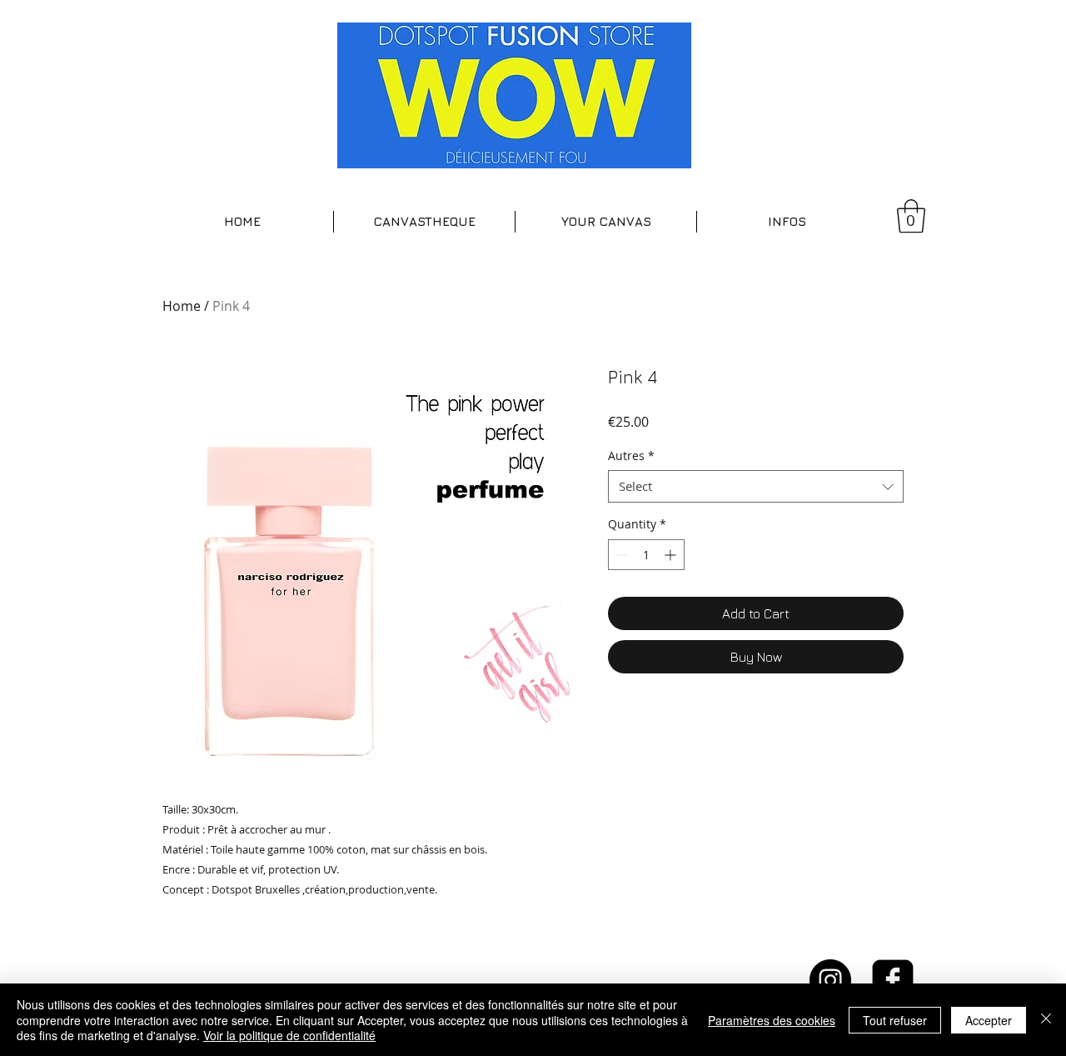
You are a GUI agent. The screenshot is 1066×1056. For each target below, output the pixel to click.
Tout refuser (895, 1020)
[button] (424, 222)
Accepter (988, 1020)
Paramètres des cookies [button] (771, 1020)
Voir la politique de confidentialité (289, 1035)
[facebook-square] (893, 980)
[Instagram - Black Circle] (830, 980)
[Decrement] (620, 554)
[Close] (1046, 1020)
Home (181, 306)
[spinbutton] (646, 554)
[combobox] (756, 486)
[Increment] (671, 554)
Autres (631, 455)
